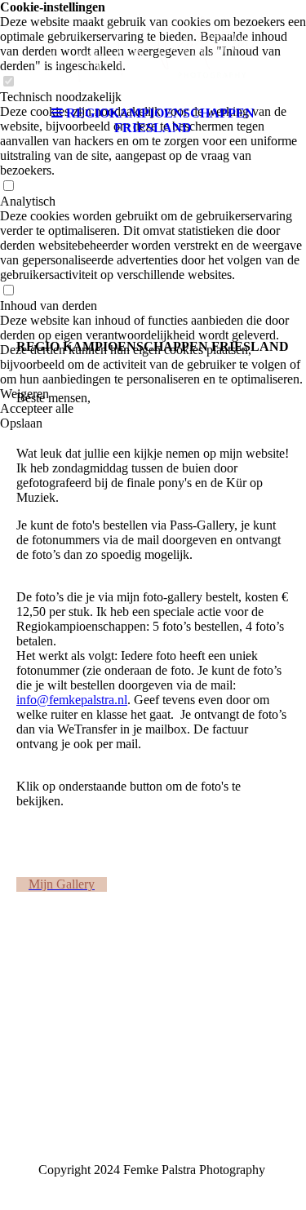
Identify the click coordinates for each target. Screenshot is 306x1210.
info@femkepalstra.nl (71, 700)
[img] (153, 49)
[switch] (8, 186)
